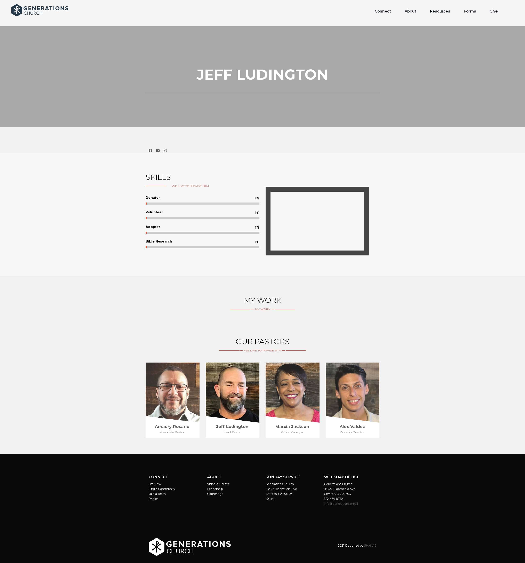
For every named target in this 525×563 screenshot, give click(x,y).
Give (494, 11)
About (410, 11)
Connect (383, 11)
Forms (470, 11)
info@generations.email (341, 504)
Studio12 (370, 545)
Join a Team (157, 494)
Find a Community (162, 489)
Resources (440, 11)
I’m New (155, 484)
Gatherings (215, 494)
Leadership (215, 489)
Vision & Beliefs (218, 484)
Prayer (153, 499)
